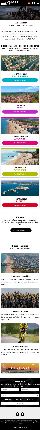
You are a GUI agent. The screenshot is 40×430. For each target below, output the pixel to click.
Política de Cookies (24, 422)
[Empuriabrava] (20, 63)
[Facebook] (22, 414)
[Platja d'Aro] (20, 157)
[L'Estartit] (20, 188)
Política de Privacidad (13, 422)
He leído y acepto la (20, 399)
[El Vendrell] (20, 126)
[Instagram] (17, 414)
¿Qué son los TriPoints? (21, 230)
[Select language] (29, 3)
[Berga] (20, 94)
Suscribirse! (20, 403)
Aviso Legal (4, 422)
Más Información (20, 80)
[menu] (38, 3)
